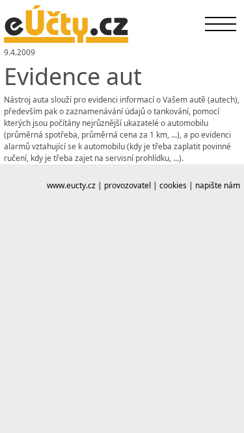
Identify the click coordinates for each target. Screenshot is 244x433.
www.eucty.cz (71, 185)
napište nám (217, 185)
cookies (173, 185)
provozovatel (127, 185)
